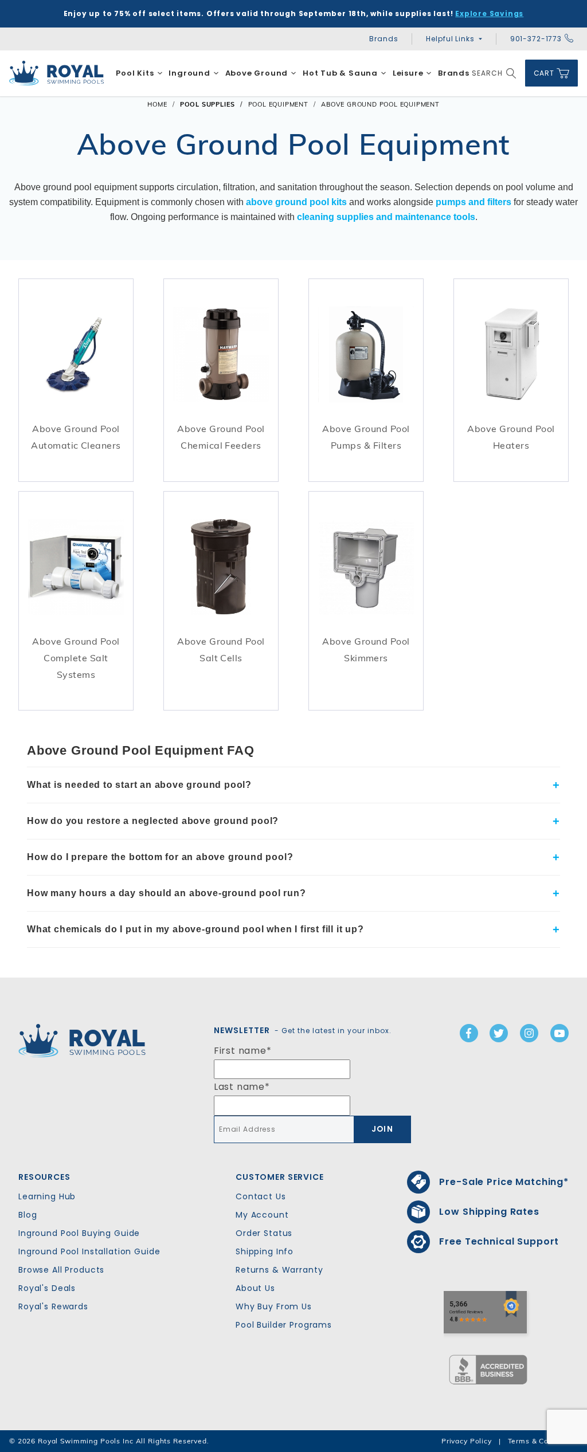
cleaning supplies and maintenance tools (386, 217)
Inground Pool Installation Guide (89, 1251)
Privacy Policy (466, 1441)
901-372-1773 (536, 39)
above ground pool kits (296, 202)
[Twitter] (499, 1033)
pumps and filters (473, 202)
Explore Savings (489, 13)
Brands (383, 39)
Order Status (264, 1233)
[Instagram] (529, 1033)
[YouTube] (559, 1033)
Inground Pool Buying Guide (79, 1233)
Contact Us (261, 1196)
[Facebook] (469, 1033)
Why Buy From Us (274, 1306)
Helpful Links (450, 39)
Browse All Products (61, 1270)
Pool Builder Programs (284, 1325)
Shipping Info (265, 1251)
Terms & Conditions (543, 1441)
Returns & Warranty (279, 1270)
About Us (255, 1288)
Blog (27, 1215)
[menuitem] (139, 73)
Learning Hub (47, 1196)
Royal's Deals (47, 1288)
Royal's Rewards (53, 1306)
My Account (262, 1215)
